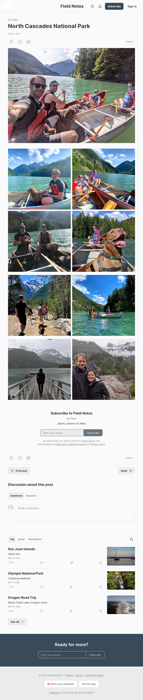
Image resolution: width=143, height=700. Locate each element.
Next (124, 470)
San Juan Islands (21, 549)
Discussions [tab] (34, 539)
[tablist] (23, 495)
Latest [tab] (21, 539)
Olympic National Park (25, 573)
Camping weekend (19, 578)
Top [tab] (12, 539)
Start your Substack (62, 684)
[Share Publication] (100, 6)
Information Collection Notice (70, 444)
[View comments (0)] (19, 41)
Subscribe (114, 6)
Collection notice (94, 675)
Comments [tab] (16, 495)
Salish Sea (14, 554)
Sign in (132, 6)
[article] (71, 556)
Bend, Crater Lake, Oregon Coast (27, 602)
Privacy (69, 675)
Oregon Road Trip (22, 598)
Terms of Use (88, 440)
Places (13, 19)
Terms (78, 675)
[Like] (11, 41)
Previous (21, 470)
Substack (54, 692)
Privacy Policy (98, 444)
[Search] (92, 6)
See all (15, 621)
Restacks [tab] (31, 495)
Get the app (89, 684)
